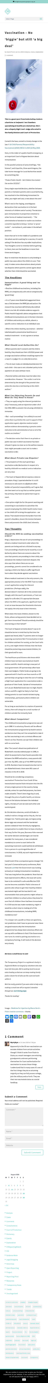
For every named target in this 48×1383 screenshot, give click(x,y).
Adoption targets (33, 1302)
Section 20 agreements (12, 1357)
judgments (9, 1340)
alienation (9, 1306)
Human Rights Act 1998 (23, 1336)
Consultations (11, 1226)
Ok (24, 1379)
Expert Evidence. (35, 1328)
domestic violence (22, 1328)
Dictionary (10, 1234)
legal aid (33, 1340)
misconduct (21, 1344)
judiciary (17, 1340)
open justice (31, 1344)
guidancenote (10, 1336)
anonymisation (18, 1306)
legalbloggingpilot (11, 1344)
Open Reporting (12, 1268)
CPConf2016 (17, 1323)
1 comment (9, 55)
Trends (9, 1289)
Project (9, 1272)
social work (24, 1357)
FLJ (26, 1332)
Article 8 (28, 1306)
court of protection (24, 1319)
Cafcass (8, 1311)
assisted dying (37, 1306)
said (13, 868)
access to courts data (12, 1302)
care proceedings (18, 1311)
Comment (10, 1221)
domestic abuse (34, 1323)
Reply (39, 1087)
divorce (25, 1323)
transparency (34, 1357)
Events (9, 1238)
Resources (10, 1281)
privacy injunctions (24, 1349)
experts (8, 1332)
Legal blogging (12, 1259)
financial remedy (17, 1332)
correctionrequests (11, 1319)
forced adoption (34, 1332)
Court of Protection (14, 1230)
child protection (29, 1311)
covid (33, 1319)
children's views (10, 1315)
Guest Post (10, 52)
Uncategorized (12, 1293)
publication (36, 1349)
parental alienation (11, 1349)
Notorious (10, 1264)
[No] (45, 1376)
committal (21, 1315)
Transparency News (13, 1285)
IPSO (33, 1336)
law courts (25, 1340)
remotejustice (10, 1353)
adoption (23, 1302)
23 (24, 1193)
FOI (7, 1251)
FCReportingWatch (13, 1247)
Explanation (39, 52)
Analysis (27, 52)
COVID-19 (8, 1323)
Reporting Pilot (12, 1276)
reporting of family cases (23, 1353)
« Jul (6, 1205)
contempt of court (31, 1315)
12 (12, 1189)
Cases (33, 52)
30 (24, 1197)
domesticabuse (10, 1328)
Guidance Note (12, 1255)
